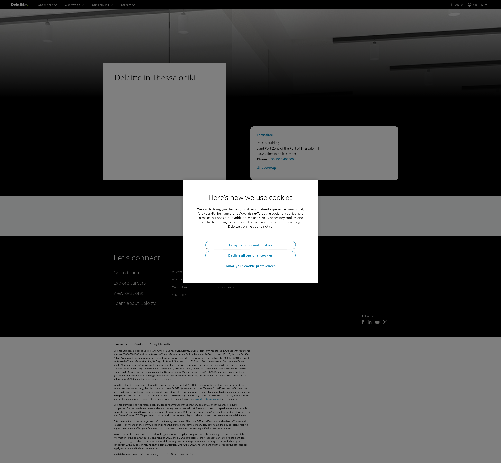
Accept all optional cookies (250, 245)
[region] (250, 231)
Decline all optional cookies (250, 255)
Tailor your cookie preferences (250, 266)
